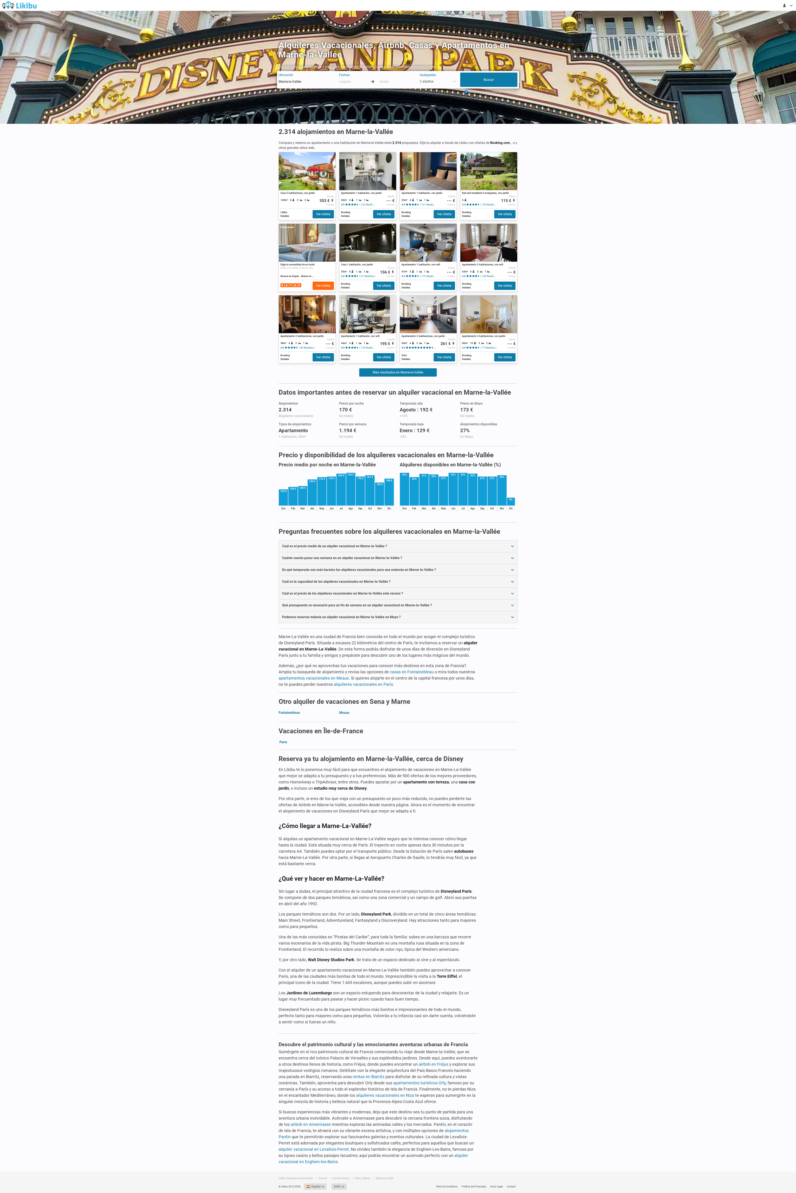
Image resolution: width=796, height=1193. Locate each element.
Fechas (344, 75)
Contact (511, 1186)
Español (316, 1186)
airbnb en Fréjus (433, 1064)
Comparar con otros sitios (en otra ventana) (492, 92)
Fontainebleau (289, 713)
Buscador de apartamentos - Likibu (19, 5)
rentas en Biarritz (369, 1076)
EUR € (337, 1186)
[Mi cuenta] (788, 5)
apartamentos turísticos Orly (419, 1082)
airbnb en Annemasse (311, 1124)
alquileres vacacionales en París (363, 684)
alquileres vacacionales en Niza (385, 1095)
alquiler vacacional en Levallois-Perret (314, 1149)
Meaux (344, 713)
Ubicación (286, 75)
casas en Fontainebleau (412, 671)
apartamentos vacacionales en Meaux (314, 678)
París (283, 742)
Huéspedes (428, 75)
